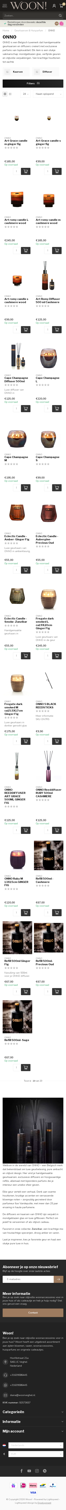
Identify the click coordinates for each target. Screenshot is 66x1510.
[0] (61, 5)
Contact (33, 1312)
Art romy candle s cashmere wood (16, 300)
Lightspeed (52, 1499)
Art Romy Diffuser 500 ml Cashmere (48, 300)
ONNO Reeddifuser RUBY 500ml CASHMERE (48, 793)
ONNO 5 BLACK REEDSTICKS (46, 706)
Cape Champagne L (47, 379)
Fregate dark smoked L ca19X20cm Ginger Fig (45, 623)
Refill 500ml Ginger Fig (17, 962)
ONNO (51, 30)
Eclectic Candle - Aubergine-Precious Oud (47, 539)
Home (6, 30)
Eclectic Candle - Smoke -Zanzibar (15, 620)
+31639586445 (18, 1375)
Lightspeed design (24, 1502)
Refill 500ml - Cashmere (44, 880)
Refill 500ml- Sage (16, 1040)
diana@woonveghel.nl (22, 1395)
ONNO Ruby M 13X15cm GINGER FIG (16, 882)
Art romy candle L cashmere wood (16, 221)
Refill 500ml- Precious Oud (45, 962)
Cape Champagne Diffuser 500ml (16, 379)
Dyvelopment (44, 1502)
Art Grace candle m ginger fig (15, 142)
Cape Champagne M (16, 459)
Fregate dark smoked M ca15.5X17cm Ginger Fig (13, 709)
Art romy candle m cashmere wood (48, 221)
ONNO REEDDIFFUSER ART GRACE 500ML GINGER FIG (15, 796)
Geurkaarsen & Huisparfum (28, 30)
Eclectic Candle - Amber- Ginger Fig (16, 538)
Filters (31, 83)
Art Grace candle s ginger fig (48, 142)
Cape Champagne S (47, 459)
